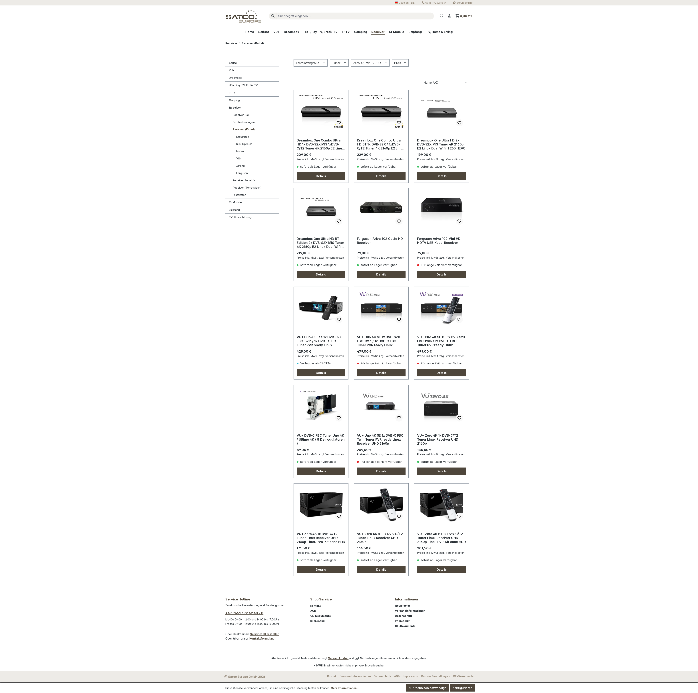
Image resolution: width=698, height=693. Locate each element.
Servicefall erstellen (264, 634)
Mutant (240, 151)
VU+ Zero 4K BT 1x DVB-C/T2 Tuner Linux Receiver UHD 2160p (380, 538)
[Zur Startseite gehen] (243, 16)
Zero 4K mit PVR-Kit (367, 63)
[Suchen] (273, 16)
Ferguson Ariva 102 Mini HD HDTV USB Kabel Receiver (438, 241)
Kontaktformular (261, 638)
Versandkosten (338, 658)
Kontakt (315, 605)
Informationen (406, 599)
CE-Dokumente (320, 615)
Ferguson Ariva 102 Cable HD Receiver (380, 241)
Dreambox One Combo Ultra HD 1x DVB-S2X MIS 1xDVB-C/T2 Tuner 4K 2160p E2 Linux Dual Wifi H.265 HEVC (320, 144)
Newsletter (402, 605)
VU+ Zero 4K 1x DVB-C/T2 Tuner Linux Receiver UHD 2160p (437, 439)
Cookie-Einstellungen (435, 676)
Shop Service (321, 599)
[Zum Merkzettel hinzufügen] (338, 122)
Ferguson (242, 173)
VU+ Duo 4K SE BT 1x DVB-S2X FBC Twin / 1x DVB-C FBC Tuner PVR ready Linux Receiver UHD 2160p (441, 341)
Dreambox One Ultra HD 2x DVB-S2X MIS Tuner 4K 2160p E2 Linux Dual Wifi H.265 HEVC (441, 144)
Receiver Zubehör (244, 180)
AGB (313, 610)
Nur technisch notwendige (427, 688)
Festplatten (239, 194)
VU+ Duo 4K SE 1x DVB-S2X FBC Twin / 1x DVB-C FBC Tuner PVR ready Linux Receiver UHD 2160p (378, 341)
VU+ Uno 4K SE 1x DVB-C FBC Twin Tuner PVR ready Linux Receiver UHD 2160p (380, 439)
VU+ (231, 70)
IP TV (232, 92)
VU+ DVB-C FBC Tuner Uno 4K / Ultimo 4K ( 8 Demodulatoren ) (320, 439)
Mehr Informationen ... (345, 688)
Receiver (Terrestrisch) (247, 187)
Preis (398, 63)
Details (321, 176)
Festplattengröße (308, 63)
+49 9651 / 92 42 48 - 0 (244, 613)
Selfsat (233, 62)
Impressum (318, 620)
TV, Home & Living (240, 217)
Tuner (336, 63)
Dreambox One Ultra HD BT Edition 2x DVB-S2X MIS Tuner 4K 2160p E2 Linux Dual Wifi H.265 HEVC (320, 243)
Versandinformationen (410, 610)
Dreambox (235, 77)
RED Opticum (244, 143)
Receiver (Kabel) (244, 129)
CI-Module (235, 202)
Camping (234, 100)
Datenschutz (403, 615)
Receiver (235, 107)
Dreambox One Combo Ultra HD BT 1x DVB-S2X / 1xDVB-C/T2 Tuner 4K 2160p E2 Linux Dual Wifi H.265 (380, 144)
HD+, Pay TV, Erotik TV (243, 85)
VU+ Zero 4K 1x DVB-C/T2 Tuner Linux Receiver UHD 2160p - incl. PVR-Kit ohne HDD (321, 538)
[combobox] (355, 16)
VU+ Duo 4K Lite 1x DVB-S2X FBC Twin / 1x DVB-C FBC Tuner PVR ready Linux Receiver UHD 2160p (319, 341)
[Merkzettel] (442, 16)
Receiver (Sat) (242, 114)
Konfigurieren (462, 688)
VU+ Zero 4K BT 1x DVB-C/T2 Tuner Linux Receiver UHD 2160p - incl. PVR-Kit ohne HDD (441, 538)
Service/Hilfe (465, 2)
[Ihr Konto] (449, 16)
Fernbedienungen (244, 122)
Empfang (234, 209)
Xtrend (240, 165)
